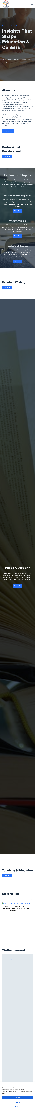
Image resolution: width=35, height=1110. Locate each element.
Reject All (17, 1106)
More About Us (8, 131)
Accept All (17, 1097)
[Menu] (32, 4)
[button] (31, 899)
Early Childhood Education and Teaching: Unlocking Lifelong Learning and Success (17, 908)
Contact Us (17, 586)
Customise (17, 1102)
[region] (17, 1096)
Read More (7, 156)
